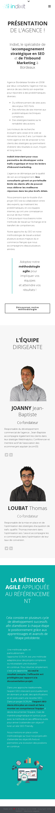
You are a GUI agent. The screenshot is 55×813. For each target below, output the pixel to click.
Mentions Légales (31, 811)
